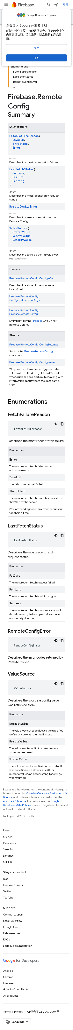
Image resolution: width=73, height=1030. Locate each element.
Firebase (37, 320)
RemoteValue (21, 236)
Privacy (18, 1011)
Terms (7, 1011)
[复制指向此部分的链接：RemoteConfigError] (54, 631)
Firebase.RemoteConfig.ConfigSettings (33, 344)
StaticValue (21, 232)
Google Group (12, 927)
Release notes (11, 933)
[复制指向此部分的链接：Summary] (39, 115)
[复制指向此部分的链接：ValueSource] (39, 674)
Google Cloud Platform (17, 989)
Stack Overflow (12, 921)
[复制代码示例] (62, 424)
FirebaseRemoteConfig (38, 351)
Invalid (18, 140)
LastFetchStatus (21, 169)
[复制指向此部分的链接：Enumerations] (51, 402)
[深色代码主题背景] (56, 424)
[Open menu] (6, 4)
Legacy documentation (17, 945)
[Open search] (49, 4)
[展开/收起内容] (13, 86)
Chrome (8, 977)
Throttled (20, 144)
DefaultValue (22, 240)
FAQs (6, 939)
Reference (9, 843)
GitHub (7, 862)
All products (10, 995)
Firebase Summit (13, 885)
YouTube (8, 897)
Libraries (8, 855)
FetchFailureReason (24, 136)
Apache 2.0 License (14, 801)
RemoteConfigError (23, 206)
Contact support (13, 914)
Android (8, 970)
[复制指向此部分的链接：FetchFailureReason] (54, 415)
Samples (8, 849)
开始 (36, 58)
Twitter (7, 891)
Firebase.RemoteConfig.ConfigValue (32, 362)
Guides (7, 837)
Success (18, 173)
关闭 (36, 48)
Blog (6, 879)
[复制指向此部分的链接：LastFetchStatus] (47, 526)
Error (16, 147)
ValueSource (18, 228)
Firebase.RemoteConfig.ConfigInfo (31, 278)
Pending (18, 181)
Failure (18, 177)
